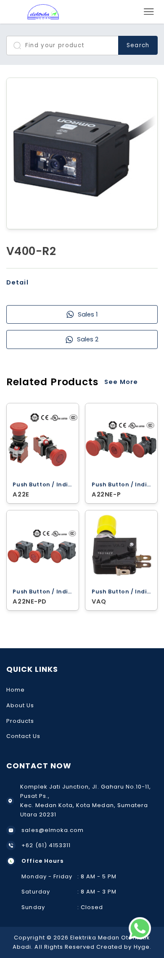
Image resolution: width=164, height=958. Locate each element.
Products (20, 721)
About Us (20, 705)
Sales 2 (87, 339)
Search (138, 45)
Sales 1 (88, 314)
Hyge (142, 947)
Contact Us (23, 736)
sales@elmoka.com (52, 830)
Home (15, 690)
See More (121, 382)
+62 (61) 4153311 (46, 845)
